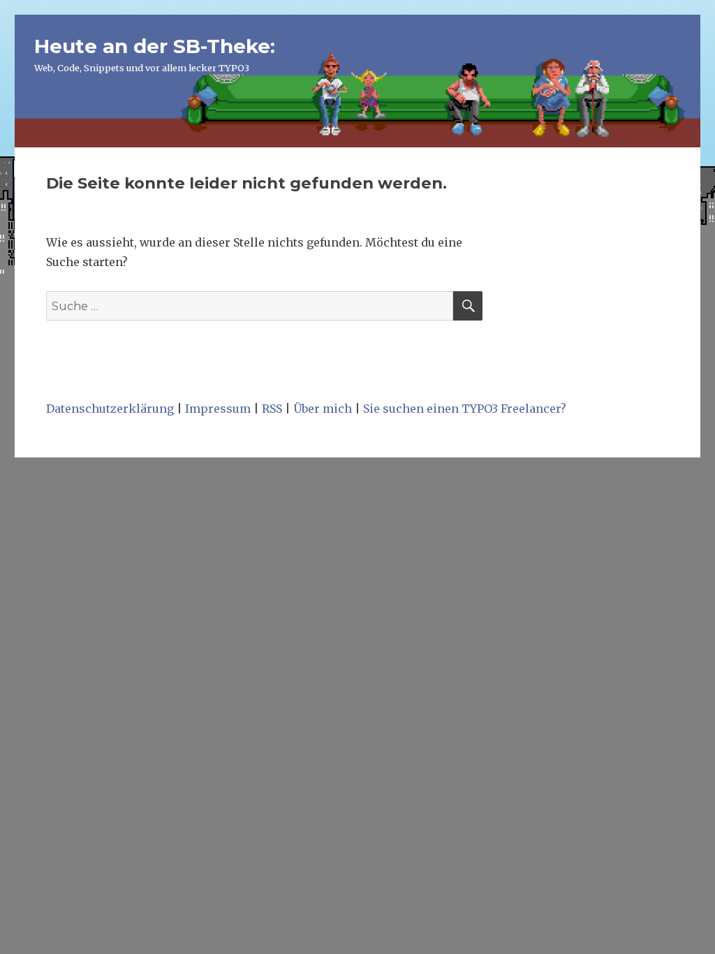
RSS (272, 409)
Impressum (218, 409)
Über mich (322, 409)
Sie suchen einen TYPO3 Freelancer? (464, 409)
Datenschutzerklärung (110, 409)
